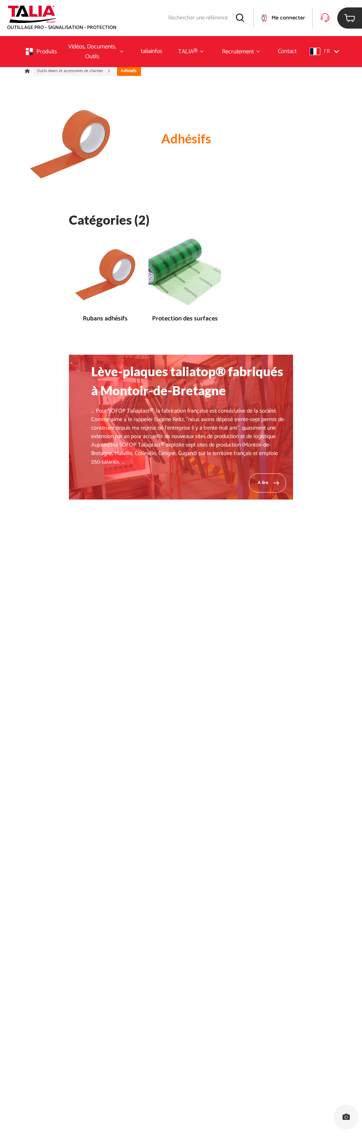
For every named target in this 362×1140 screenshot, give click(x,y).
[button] (324, 51)
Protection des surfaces (185, 319)
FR (327, 51)
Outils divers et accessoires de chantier (70, 71)
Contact (287, 51)
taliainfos (151, 51)
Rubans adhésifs (105, 319)
